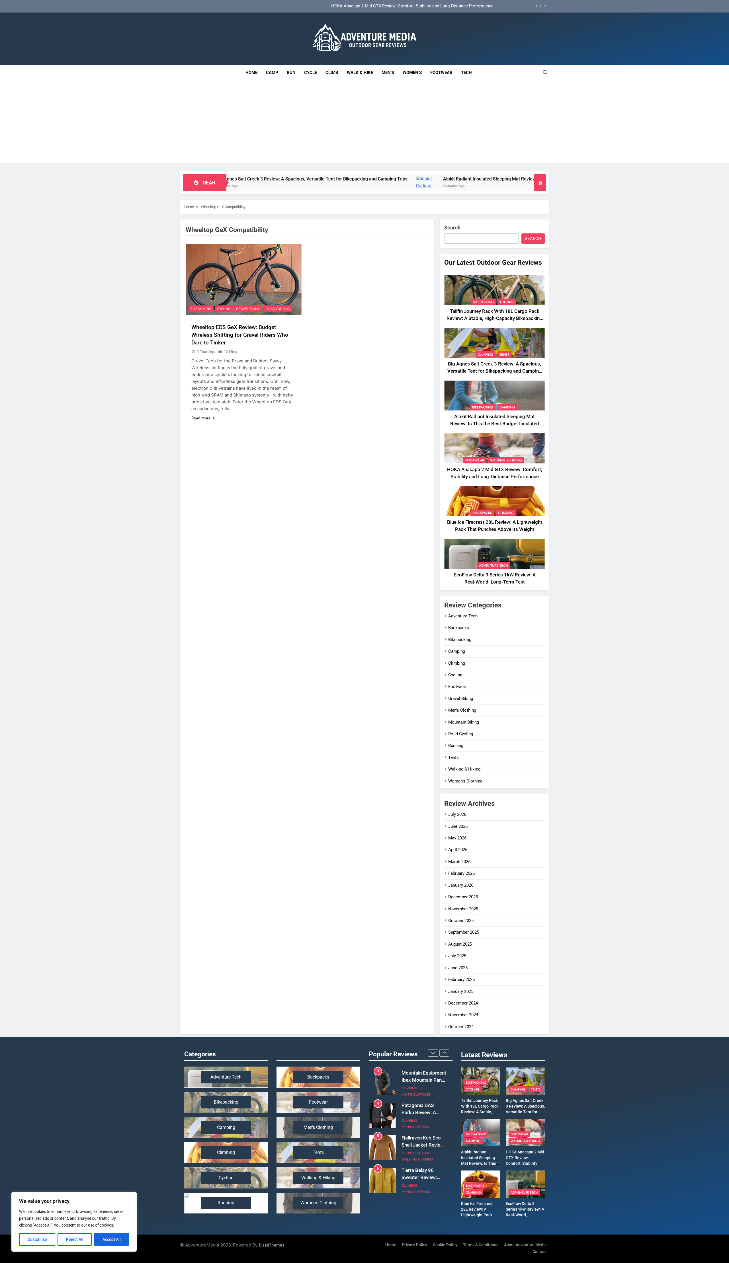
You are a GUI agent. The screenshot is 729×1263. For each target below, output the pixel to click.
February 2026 (461, 873)
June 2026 (458, 826)
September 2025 (463, 932)
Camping (485, 354)
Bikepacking (201, 308)
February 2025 (461, 979)
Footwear (441, 72)
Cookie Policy (445, 1245)
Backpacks (482, 513)
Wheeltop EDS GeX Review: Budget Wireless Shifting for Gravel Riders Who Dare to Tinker (239, 335)
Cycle (310, 72)
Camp (272, 72)
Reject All (74, 1239)
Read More (201, 418)
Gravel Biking (248, 308)
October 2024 (461, 1026)
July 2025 (457, 955)
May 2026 (457, 838)
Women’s (412, 72)
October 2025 (461, 920)
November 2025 (463, 908)
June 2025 (458, 967)
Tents (504, 354)
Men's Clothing (462, 710)
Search (452, 228)
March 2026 (459, 861)
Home (251, 72)
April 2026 (457, 849)
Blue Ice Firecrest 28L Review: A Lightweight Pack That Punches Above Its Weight (479, 1215)
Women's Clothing (465, 781)
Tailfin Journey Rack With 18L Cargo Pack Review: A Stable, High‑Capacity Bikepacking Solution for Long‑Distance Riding (494, 318)
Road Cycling (278, 308)
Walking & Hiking (506, 460)
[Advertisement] (364, 123)
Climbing (506, 513)
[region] (74, 1222)
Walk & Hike (360, 72)
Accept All (112, 1239)
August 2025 (460, 944)
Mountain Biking (463, 722)
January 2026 (460, 885)
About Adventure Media (525, 1245)
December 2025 (463, 896)
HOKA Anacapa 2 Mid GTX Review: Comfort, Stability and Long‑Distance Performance (412, 6)
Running (455, 745)
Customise (37, 1239)
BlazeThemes (271, 1245)
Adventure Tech (493, 565)
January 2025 (460, 991)
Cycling (224, 308)
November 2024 (463, 1014)
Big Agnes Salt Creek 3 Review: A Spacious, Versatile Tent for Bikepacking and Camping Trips (494, 371)
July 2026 (457, 814)
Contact (540, 1251)
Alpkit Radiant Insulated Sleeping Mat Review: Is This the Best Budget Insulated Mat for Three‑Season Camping (467, 179)
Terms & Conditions (480, 1245)
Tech (468, 70)
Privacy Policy (414, 1245)
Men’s (388, 72)
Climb (331, 72)
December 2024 (463, 1003)
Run (291, 72)
